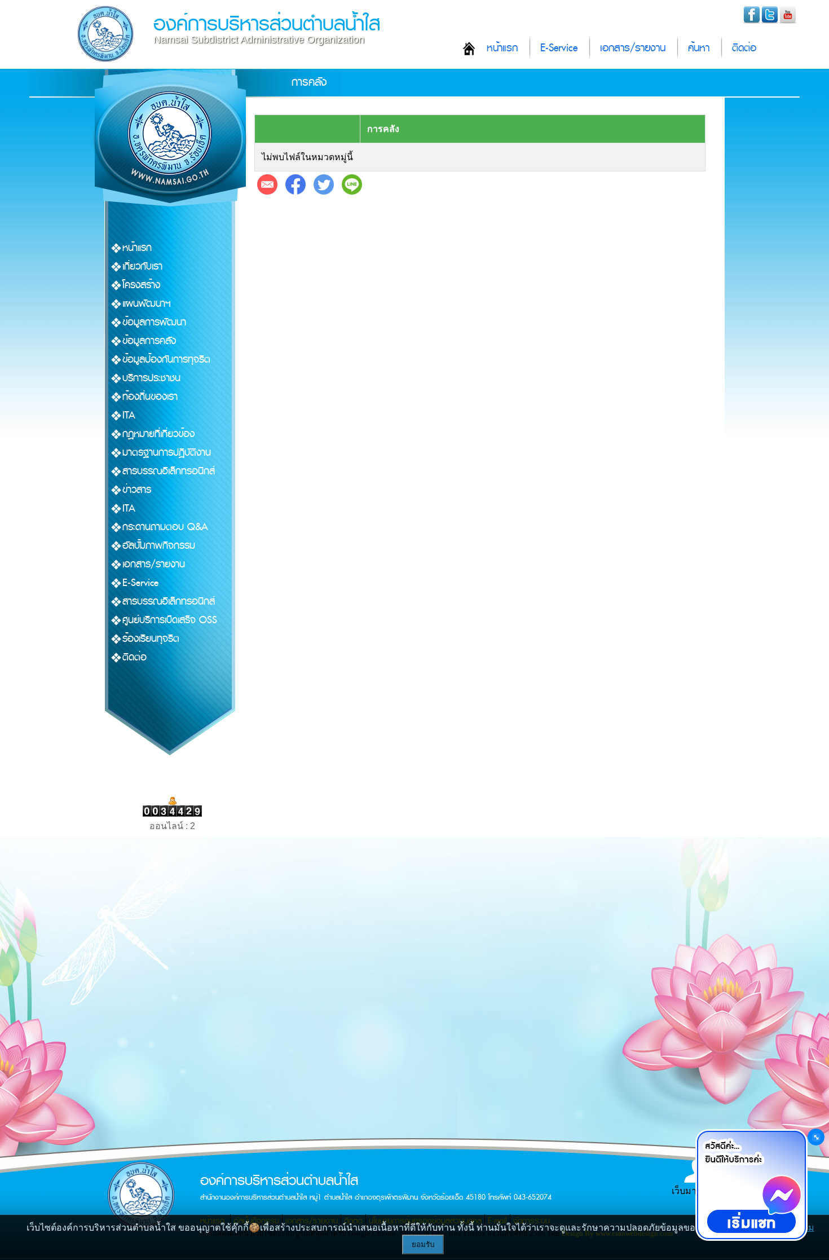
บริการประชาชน (151, 378)
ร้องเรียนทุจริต (150, 638)
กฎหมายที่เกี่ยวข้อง (158, 434)
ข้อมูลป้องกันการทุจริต (166, 359)
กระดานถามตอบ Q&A (165, 527)
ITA (128, 415)
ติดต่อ (744, 48)
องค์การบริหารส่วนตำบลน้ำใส (266, 23)
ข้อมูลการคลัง (149, 341)
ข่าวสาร (136, 489)
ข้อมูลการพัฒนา (154, 322)
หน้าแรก (502, 48)
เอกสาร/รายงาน (632, 48)
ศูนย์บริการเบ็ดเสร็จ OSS (169, 620)
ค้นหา (698, 48)
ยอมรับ (423, 1244)
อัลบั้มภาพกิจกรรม (158, 545)
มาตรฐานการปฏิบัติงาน (166, 452)
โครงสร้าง (141, 285)
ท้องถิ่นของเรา (150, 396)
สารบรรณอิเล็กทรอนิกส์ (168, 471)
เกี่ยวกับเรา (142, 266)
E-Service (558, 48)
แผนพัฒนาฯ (146, 303)
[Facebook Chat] (751, 1185)
